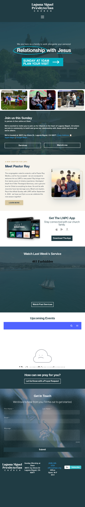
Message (7, 428)
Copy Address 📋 (64, 135)
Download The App (62, 238)
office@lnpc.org (54, 468)
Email (6, 418)
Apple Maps (10, 138)
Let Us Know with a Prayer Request (42, 381)
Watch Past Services (42, 304)
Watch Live (62, 145)
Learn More (14, 203)
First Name (8, 409)
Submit (42, 450)
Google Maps (21, 138)
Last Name (46, 409)
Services (23, 145)
